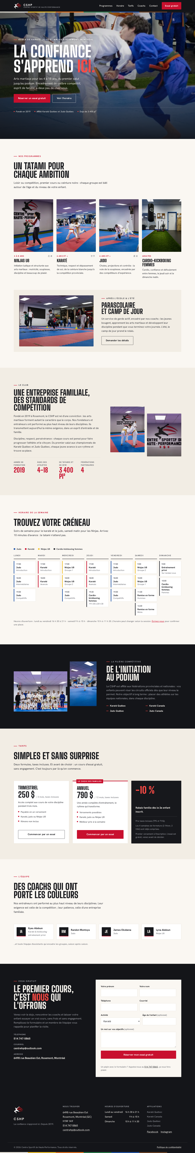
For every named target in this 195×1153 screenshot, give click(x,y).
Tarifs (131, 5)
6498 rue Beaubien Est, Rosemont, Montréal (39, 1058)
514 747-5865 (22, 1038)
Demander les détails (117, 340)
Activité (104, 1015)
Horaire (120, 5)
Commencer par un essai (41, 834)
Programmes (105, 5)
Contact (153, 5)
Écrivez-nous (158, 621)
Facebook (152, 1132)
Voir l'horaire (64, 98)
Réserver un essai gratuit (32, 98)
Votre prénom (107, 986)
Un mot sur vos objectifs (117, 1029)
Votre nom (144, 986)
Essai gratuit (171, 5)
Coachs (141, 5)
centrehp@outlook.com (28, 1048)
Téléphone (106, 1000)
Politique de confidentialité (169, 1147)
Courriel (143, 1000)
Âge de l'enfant (154, 1015)
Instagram (166, 1132)
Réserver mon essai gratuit (138, 1054)
